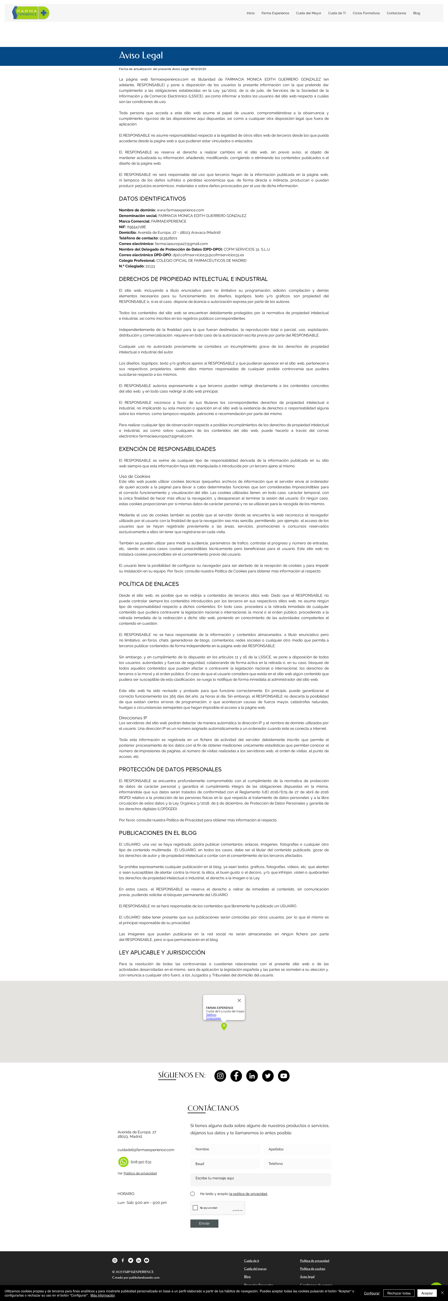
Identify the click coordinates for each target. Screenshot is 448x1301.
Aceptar (427, 1293)
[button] (366, 13)
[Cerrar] (442, 1293)
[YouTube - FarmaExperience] (284, 1076)
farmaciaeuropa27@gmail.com (181, 243)
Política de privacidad (140, 1173)
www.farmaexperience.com (180, 210)
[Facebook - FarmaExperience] (236, 1076)
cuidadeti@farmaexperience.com (146, 1150)
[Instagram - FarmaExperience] (220, 1076)
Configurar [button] (372, 1293)
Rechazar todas (399, 1293)
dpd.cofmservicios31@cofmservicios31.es (208, 255)
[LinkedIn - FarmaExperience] (252, 1076)
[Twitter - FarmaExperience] (268, 1076)
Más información (103, 1295)
